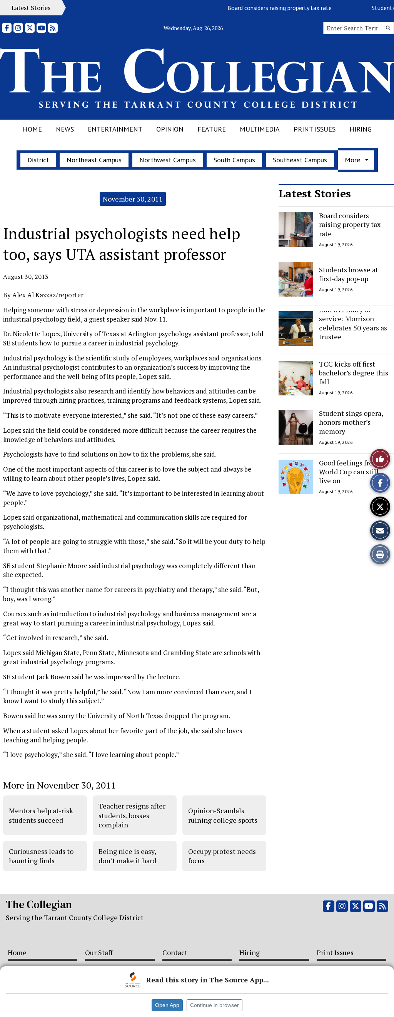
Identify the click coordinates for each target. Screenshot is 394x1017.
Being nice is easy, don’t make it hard (127, 856)
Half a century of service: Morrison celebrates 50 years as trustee (353, 323)
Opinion (170, 129)
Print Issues (315, 129)
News (65, 129)
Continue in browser (214, 1005)
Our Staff (99, 952)
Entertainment (115, 129)
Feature (211, 129)
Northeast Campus (94, 159)
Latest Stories (315, 193)
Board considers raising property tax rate (270, 8)
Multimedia (260, 129)
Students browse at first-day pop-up (348, 274)
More (352, 159)
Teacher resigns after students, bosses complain (131, 815)
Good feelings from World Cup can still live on (349, 471)
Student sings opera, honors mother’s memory (351, 422)
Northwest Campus (167, 159)
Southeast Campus (300, 159)
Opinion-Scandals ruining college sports (222, 815)
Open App (167, 1005)
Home (32, 129)
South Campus (234, 159)
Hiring (360, 129)
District (38, 159)
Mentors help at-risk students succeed (41, 815)
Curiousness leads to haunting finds (41, 856)
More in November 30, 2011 (59, 785)
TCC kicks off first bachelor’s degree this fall (353, 373)
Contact (174, 952)
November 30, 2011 (133, 198)
